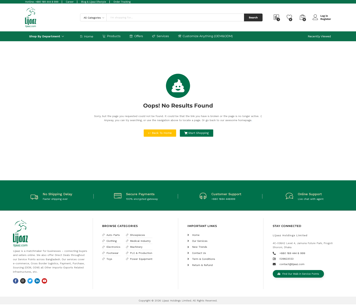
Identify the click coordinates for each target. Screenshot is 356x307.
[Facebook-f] (15, 281)
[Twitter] (30, 281)
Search (253, 17)
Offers (138, 36)
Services (163, 36)
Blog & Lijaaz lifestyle (93, 1)
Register (325, 18)
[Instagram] (23, 281)
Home (88, 36)
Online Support (310, 194)
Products (114, 36)
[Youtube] (44, 281)
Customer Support (226, 194)
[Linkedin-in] (37, 281)
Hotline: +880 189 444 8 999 (41, 1)
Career (70, 1)
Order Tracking (122, 1)
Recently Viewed (319, 36)
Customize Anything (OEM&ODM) (208, 36)
